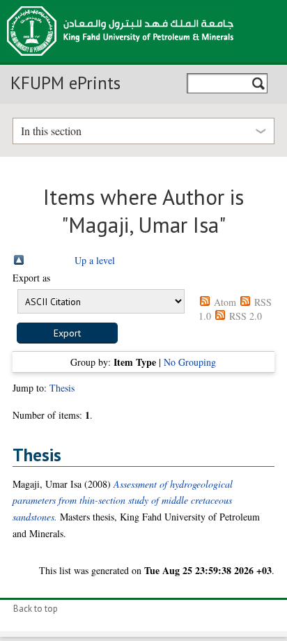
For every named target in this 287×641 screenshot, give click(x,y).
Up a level (95, 260)
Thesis (62, 387)
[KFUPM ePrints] (120, 60)
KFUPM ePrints (65, 83)
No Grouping (190, 362)
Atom (225, 302)
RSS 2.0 (245, 316)
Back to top (35, 609)
